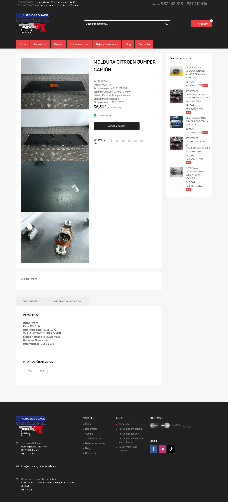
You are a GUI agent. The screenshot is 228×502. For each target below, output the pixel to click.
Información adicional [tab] (68, 301)
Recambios (40, 44)
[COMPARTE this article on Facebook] (111, 141)
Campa (58, 44)
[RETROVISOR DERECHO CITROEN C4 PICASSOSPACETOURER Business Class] (176, 96)
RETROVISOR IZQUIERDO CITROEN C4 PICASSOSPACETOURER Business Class (197, 144)
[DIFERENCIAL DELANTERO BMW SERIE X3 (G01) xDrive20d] (176, 172)
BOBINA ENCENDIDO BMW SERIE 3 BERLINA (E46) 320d (197, 121)
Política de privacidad (130, 429)
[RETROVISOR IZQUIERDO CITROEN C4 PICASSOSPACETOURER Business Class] (176, 143)
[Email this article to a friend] (141, 141)
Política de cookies (129, 433)
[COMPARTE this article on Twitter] (117, 141)
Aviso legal (124, 424)
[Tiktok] (171, 449)
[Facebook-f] (153, 449)
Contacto (144, 44)
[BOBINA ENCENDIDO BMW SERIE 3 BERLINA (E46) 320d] (176, 122)
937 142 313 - (174, 3)
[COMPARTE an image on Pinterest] (129, 141)
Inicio (23, 44)
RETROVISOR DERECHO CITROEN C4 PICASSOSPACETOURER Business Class (197, 96)
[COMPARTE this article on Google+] (123, 141)
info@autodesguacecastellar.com (39, 466)
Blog (128, 44)
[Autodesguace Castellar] (30, 24)
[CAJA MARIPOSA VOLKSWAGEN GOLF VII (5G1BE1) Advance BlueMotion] (176, 71)
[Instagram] (162, 449)
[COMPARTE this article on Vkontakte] (135, 141)
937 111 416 (197, 3)
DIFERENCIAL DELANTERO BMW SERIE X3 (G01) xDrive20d (194, 173)
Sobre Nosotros (79, 44)
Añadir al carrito (116, 126)
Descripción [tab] (31, 301)
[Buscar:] (127, 23)
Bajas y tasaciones (107, 44)
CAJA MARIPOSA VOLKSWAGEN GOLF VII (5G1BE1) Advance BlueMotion (196, 72)
